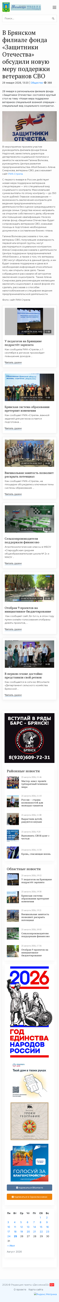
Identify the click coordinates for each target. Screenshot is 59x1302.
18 (15, 1231)
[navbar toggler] (54, 7)
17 (8, 1231)
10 (8, 1226)
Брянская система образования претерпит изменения (27, 409)
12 (21, 1226)
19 (21, 1231)
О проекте (20, 1289)
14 (34, 1226)
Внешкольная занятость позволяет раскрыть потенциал (29, 474)
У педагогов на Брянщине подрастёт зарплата (23, 343)
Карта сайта (36, 1289)
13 (28, 1226)
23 (47, 1231)
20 (28, 1231)
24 (8, 1236)
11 (15, 1226)
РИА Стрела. (15, 173)
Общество (37, 82)
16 (47, 1226)
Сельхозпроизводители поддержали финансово (22, 540)
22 (41, 1231)
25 (15, 1236)
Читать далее (13, 362)
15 (41, 1226)
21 (34, 1231)
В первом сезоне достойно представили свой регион (23, 675)
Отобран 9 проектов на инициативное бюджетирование (28, 609)
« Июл (11, 1245)
